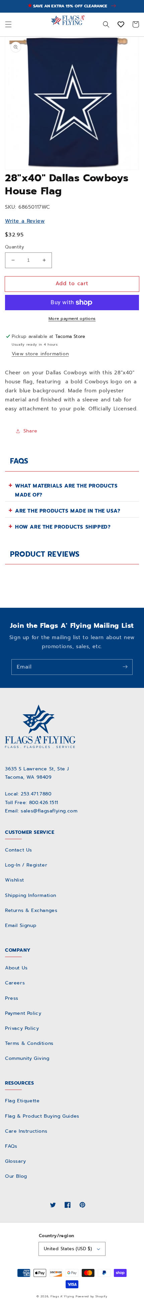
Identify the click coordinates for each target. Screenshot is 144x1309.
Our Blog (16, 1176)
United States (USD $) (68, 1249)
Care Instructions (26, 1131)
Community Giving (27, 1058)
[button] (8, 24)
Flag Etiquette (22, 1100)
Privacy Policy (22, 1028)
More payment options (72, 319)
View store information (40, 353)
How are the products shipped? (63, 527)
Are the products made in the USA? (68, 511)
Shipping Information (30, 895)
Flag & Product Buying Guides (42, 1116)
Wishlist (14, 880)
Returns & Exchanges (31, 910)
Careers (15, 982)
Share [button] (30, 430)
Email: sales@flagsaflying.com (41, 810)
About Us (16, 967)
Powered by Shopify (91, 1296)
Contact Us (18, 850)
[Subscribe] (125, 667)
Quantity (14, 247)
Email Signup (20, 925)
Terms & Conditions (29, 1043)
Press (11, 998)
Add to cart (72, 283)
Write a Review (25, 221)
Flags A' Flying (62, 1296)
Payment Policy (23, 1013)
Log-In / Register (26, 865)
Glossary (15, 1161)
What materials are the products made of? (66, 490)
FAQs (11, 1146)
